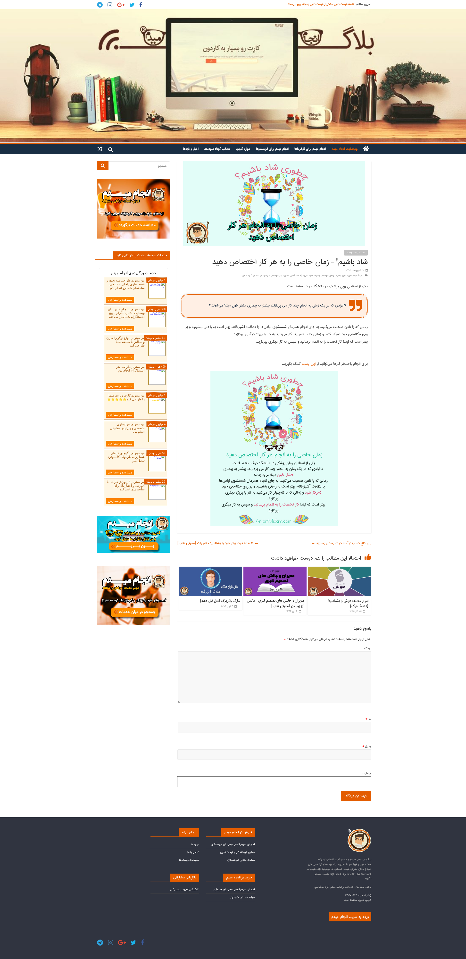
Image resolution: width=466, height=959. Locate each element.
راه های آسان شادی (293, 275)
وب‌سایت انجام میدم (345, 149)
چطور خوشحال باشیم (324, 275)
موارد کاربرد (243, 149)
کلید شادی (246, 275)
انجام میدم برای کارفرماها (310, 149)
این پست (309, 363)
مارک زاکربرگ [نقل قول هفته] (220, 601)
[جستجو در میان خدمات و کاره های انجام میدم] (133, 567)
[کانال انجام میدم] (133, 518)
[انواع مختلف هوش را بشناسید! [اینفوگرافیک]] (339, 569)
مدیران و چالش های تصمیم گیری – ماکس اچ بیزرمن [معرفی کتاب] (275, 603)
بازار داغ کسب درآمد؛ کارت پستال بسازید (341, 543)
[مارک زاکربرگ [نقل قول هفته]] (210, 569)
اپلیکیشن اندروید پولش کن (184, 889)
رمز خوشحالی (276, 275)
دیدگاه (367, 648)
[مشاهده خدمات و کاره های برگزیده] (133, 180)
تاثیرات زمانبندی (355, 275)
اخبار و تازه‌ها (191, 149)
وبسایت (367, 773)
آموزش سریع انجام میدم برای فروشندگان (233, 844)
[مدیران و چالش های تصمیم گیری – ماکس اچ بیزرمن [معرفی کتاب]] (275, 569)
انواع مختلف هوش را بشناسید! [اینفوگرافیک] (348, 603)
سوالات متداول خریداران (242, 897)
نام (368, 719)
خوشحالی (308, 275)
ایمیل (366, 746)
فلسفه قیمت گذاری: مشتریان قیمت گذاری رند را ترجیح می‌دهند (321, 5)
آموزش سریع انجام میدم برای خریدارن (234, 889)
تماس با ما (193, 852)
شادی (255, 275)
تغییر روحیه (341, 275)
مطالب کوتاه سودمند (217, 149)
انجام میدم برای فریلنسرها (272, 149)
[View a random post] (100, 149)
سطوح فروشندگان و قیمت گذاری (237, 852)
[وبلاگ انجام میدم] (233, 75)
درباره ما (195, 844)
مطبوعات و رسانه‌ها (189, 859)
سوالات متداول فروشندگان (241, 859)
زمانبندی (264, 275)
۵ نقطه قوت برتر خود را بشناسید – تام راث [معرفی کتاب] (218, 543)
